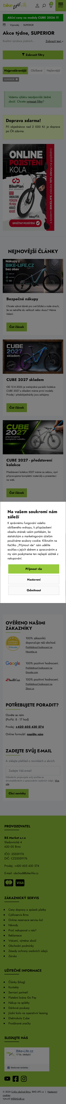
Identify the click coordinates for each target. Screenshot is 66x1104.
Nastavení (34, 579)
